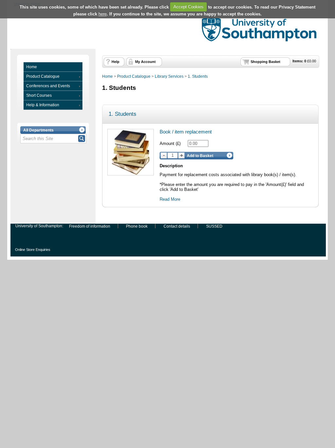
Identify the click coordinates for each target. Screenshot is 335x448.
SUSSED (214, 226)
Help (115, 62)
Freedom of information (89, 226)
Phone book (137, 226)
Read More (170, 199)
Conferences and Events (48, 86)
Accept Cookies (188, 6)
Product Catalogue (43, 76)
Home (31, 67)
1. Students (198, 76)
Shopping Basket (265, 62)
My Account (145, 62)
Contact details (177, 226)
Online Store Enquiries (32, 249)
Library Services (169, 76)
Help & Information (42, 105)
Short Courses (39, 95)
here (102, 13)
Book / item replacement (186, 131)
